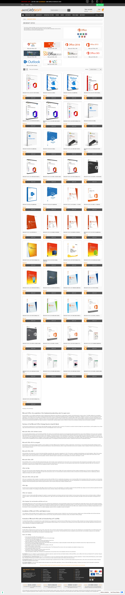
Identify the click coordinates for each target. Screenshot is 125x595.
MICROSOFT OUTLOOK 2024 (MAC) (49, 92)
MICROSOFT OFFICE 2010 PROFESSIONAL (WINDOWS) (50, 261)
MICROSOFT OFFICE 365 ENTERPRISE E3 (30, 232)
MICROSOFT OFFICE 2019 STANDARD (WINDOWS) (92, 343)
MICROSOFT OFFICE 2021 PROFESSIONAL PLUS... (72, 176)
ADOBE (62, 15)
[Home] (23, 15)
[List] (27, 69)
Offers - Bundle (99, 15)
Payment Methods (46, 579)
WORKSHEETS (39, 15)
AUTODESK (68, 15)
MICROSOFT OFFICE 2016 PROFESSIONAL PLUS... (72, 343)
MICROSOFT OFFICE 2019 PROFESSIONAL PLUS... (31, 399)
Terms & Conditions (47, 572)
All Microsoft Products (79, 577)
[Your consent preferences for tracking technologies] (2, 592)
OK (69, 10)
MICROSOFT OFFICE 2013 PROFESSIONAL (91, 287)
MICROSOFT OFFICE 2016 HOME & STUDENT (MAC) (92, 176)
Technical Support (46, 575)
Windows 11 (61, 579)
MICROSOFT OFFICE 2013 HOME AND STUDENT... (51, 315)
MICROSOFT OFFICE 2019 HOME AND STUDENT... (72, 371)
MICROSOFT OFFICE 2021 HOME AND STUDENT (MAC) (92, 149)
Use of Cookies (46, 574)
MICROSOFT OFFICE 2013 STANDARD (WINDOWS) (72, 287)
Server (60, 574)
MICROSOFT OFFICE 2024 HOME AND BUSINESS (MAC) (51, 122)
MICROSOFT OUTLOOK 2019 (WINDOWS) (50, 204)
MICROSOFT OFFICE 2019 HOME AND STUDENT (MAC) (31, 372)
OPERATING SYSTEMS (49, 15)
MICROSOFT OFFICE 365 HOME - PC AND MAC (92, 204)
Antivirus (61, 577)
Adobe (60, 575)
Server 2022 (77, 579)
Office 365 (77, 575)
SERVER (57, 15)
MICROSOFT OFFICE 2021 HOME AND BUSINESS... (31, 176)
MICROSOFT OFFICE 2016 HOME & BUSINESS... (92, 315)
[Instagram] (92, 580)
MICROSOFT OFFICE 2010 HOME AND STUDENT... (92, 260)
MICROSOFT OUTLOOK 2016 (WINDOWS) (29, 204)
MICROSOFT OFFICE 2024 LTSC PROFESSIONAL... (31, 92)
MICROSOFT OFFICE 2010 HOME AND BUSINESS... (31, 287)
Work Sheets (61, 571)
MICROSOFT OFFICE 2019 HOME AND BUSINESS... (51, 371)
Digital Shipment (46, 580)
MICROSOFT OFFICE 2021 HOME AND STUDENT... (72, 148)
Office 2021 (77, 572)
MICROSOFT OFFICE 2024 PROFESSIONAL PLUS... (72, 121)
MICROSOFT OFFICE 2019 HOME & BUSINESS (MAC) (93, 371)
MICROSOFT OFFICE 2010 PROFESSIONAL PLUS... (72, 260)
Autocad (77, 569)
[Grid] (24, 69)
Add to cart (33, 97)
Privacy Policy (46, 571)
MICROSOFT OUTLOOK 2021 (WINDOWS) (29, 148)
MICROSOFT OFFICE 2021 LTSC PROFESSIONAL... (92, 92)
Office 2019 (77, 574)
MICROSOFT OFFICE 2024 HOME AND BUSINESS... (31, 120)
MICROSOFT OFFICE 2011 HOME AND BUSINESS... (51, 287)
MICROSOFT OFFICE (30, 15)
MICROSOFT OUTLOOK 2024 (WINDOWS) (70, 92)
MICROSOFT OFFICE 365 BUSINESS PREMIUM (51, 232)
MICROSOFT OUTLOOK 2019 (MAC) (49, 148)
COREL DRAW (75, 15)
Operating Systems (63, 572)
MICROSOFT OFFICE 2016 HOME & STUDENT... (51, 343)
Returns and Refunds (47, 577)
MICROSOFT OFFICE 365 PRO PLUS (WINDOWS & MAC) (92, 233)
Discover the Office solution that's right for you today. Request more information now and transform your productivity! (62, 565)
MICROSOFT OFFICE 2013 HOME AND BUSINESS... (72, 315)
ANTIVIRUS (82, 15)
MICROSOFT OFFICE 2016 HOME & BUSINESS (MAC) (32, 343)
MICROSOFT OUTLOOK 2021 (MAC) (90, 120)
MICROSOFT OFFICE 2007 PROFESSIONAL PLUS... (31, 260)
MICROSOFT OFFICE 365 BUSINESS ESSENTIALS (72, 232)
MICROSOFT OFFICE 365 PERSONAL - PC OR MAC (72, 204)
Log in (91, 11)
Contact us (45, 569)
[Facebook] (90, 580)
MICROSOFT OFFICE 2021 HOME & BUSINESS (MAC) (52, 176)
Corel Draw (77, 571)
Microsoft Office (62, 569)
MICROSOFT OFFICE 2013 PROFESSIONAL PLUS (31, 315)
